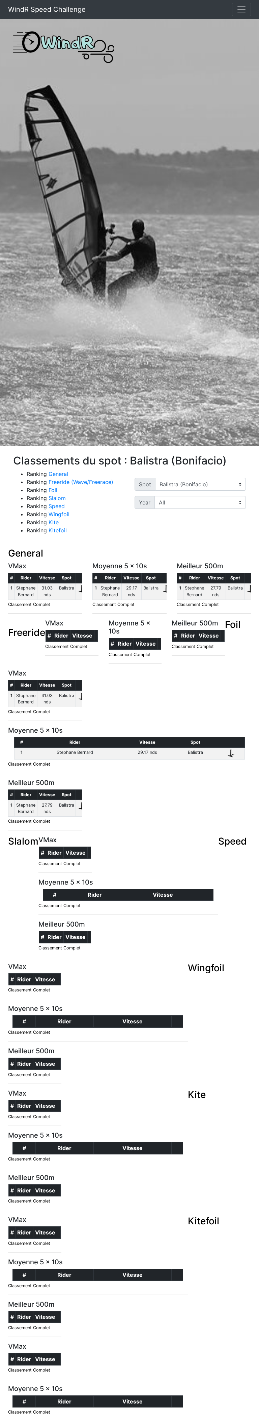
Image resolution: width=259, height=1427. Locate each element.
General (58, 474)
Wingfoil (59, 514)
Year (144, 502)
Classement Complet (29, 604)
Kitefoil (58, 530)
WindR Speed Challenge (47, 9)
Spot (145, 484)
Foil (53, 490)
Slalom (57, 498)
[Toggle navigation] (241, 9)
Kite (54, 522)
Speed (57, 506)
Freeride (26, 632)
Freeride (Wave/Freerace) (81, 482)
